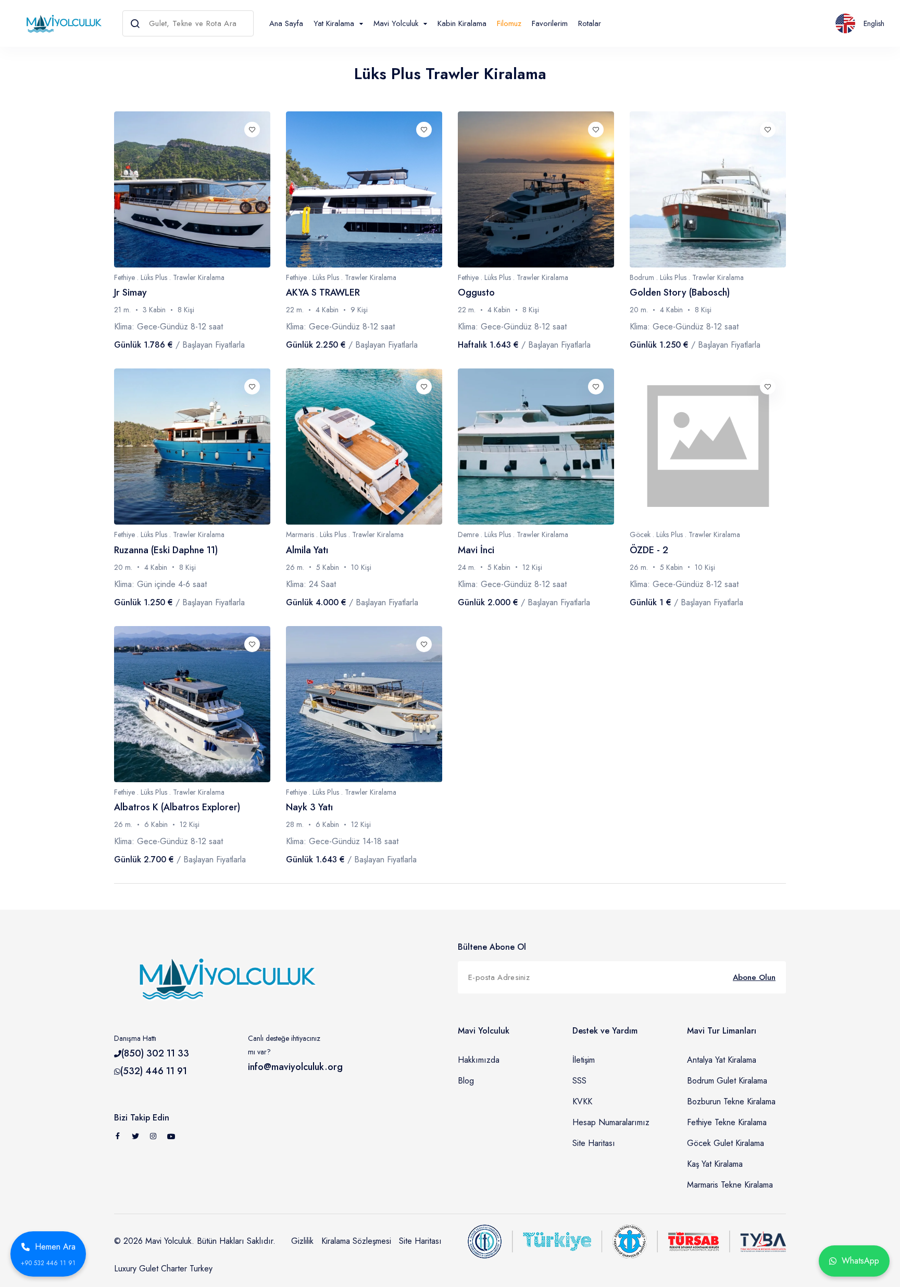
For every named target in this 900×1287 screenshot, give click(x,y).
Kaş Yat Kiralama (715, 1164)
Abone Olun (754, 977)
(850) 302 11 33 (155, 1053)
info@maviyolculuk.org (295, 1067)
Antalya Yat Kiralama (721, 1060)
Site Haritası (593, 1143)
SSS (579, 1081)
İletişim (583, 1060)
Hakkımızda (478, 1060)
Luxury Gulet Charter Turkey (163, 1269)
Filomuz (509, 23)
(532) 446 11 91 (153, 1071)
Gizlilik (302, 1241)
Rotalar (589, 23)
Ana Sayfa (286, 23)
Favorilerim (550, 23)
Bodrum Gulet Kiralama (727, 1081)
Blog (466, 1081)
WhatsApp (860, 1261)
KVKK (582, 1101)
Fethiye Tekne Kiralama (727, 1122)
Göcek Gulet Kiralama (725, 1143)
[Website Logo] (61, 23)
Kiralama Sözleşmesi (356, 1241)
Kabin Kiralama (462, 23)
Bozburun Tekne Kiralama (731, 1101)
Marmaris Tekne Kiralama (730, 1185)
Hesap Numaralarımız (610, 1122)
